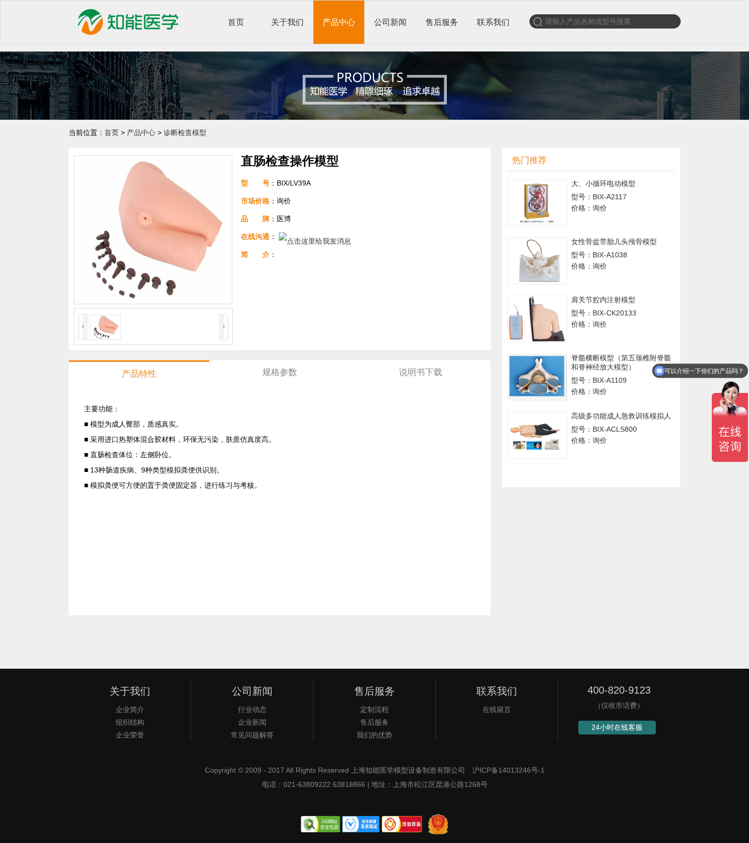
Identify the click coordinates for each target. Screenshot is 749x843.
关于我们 (287, 22)
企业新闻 (252, 722)
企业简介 (130, 709)
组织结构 (130, 722)
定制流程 (374, 709)
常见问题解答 (252, 735)
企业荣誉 (130, 735)
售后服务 (441, 22)
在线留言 (497, 709)
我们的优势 (374, 735)
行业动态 (252, 709)
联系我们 (493, 22)
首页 (236, 22)
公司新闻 (390, 22)
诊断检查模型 (185, 132)
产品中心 (339, 22)
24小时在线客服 (617, 727)
